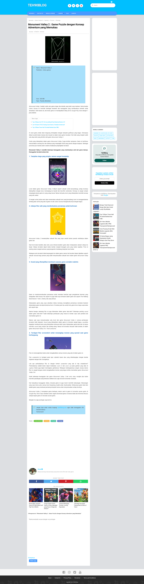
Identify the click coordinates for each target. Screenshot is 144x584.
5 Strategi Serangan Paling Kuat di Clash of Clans (80, 505)
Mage (95, 138)
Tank (113, 138)
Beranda (31, 13)
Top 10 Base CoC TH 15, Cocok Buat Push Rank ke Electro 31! (48, 122)
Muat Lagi (33, 560)
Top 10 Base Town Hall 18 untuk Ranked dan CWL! (45, 127)
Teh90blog (37, 5)
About (49, 578)
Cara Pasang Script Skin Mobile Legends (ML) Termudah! (107, 231)
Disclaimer (77, 578)
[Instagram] (77, 5)
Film (67, 13)
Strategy (60, 421)
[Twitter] (73, 5)
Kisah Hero (102, 135)
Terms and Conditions (90, 578)
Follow (104, 160)
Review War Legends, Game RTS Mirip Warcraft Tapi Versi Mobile (36, 505)
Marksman (101, 138)
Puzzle (53, 421)
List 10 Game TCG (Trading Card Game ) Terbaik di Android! (48, 124)
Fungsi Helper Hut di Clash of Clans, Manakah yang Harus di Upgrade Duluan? (50, 506)
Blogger (106, 195)
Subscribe (104, 183)
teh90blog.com (62, 407)
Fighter (96, 135)
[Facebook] (69, 5)
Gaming (60, 13)
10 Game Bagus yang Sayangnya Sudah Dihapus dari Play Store (107, 238)
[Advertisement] (66, 84)
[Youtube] (81, 5)
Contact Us (57, 578)
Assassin (96, 133)
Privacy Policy (67, 578)
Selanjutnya (31, 557)
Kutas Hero (110, 135)
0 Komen (42, 31)
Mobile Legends (50, 13)
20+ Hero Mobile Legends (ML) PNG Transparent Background (107, 224)
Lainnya (73, 13)
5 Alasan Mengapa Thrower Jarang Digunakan (64, 505)
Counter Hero (104, 133)
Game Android (38, 421)
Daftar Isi (40, 13)
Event (111, 133)
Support (108, 138)
